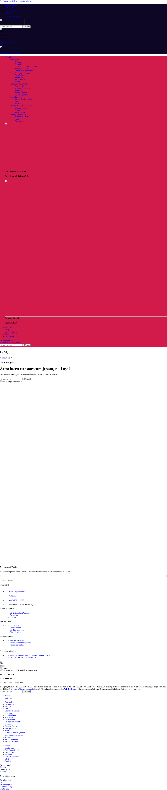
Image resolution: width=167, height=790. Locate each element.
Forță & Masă (15, 60)
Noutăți (17, 119)
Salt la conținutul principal (22, 1)
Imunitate (18, 90)
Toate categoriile (21, 121)
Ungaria (14, 689)
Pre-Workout (20, 75)
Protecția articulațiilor (23, 93)
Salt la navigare (6, 1)
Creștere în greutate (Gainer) (26, 66)
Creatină (18, 64)
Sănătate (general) (21, 95)
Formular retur (15, 628)
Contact (13, 617)
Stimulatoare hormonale (24, 71)
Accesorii (18, 104)
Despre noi (14, 615)
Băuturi (17, 82)
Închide (3, 767)
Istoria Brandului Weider (19, 613)
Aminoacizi (19, 86)
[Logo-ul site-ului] (12, 24)
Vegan (17, 101)
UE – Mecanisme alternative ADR (23, 657)
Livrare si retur (15, 626)
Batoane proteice (21, 68)
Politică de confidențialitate (20, 643)
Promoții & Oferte (22, 117)
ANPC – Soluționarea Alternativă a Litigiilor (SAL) (30, 655)
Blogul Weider (15, 632)
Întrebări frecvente (17, 630)
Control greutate (16, 97)
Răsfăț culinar (20, 112)
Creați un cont (5, 780)
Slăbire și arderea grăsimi (24, 99)
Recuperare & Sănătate (19, 84)
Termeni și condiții (17, 640)
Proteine (18, 62)
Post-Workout (20, 79)
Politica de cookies (17, 645)
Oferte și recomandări (18, 115)
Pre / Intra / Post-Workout (19, 73)
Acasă (2, 358)
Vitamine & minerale (23, 88)
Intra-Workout (20, 77)
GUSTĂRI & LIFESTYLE (20, 106)
